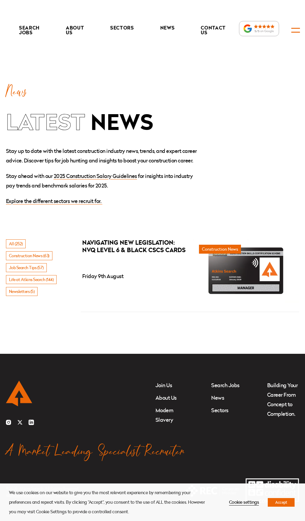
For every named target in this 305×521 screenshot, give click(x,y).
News (167, 27)
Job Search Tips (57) (26, 267)
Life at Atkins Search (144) (31, 279)
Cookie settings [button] (244, 502)
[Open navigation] (295, 30)
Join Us (163, 385)
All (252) (16, 243)
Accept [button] (281, 502)
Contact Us (213, 30)
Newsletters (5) (22, 291)
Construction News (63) (29, 255)
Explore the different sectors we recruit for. (54, 201)
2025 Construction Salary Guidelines (95, 176)
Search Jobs (29, 30)
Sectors (122, 27)
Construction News (220, 249)
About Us (75, 30)
